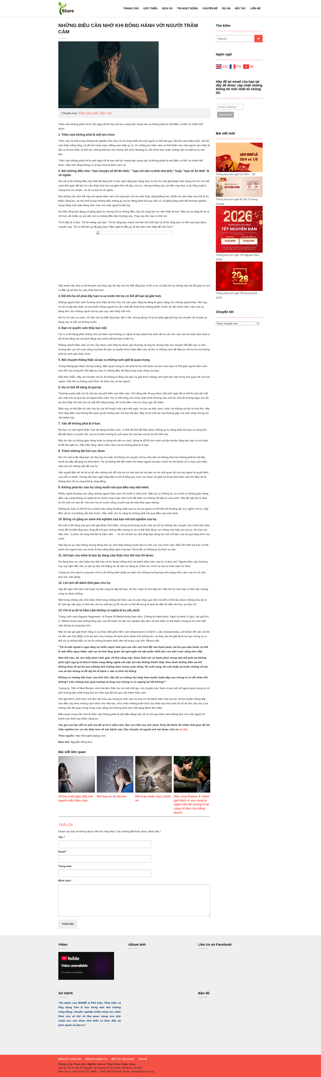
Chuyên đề (210, 8)
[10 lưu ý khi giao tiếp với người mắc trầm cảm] (76, 774)
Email (62, 851)
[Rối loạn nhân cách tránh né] (153, 774)
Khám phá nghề (88, 113)
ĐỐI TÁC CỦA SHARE (123, 1059)
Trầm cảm (105, 113)
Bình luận (65, 880)
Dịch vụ (167, 8)
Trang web (65, 866)
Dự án (226, 8)
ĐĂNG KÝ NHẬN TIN (96, 1059)
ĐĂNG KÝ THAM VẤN (69, 1059)
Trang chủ (131, 8)
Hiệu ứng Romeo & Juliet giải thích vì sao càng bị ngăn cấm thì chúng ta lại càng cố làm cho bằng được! (191, 804)
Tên (61, 837)
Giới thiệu (150, 8)
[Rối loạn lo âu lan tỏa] (115, 774)
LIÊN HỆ (143, 1059)
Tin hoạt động (187, 8)
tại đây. (183, 729)
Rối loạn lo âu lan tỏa (111, 796)
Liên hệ (255, 8)
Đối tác (240, 8)
